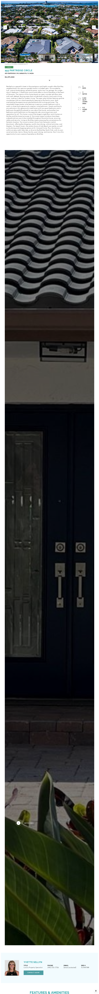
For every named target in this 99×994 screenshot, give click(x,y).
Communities (60, 5)
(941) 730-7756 (53, 967)
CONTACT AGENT (33, 972)
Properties (38, 5)
